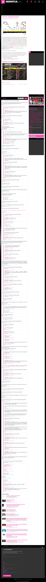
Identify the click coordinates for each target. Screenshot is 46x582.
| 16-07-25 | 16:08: (9, 249)
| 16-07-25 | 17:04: (8, 165)
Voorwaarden (40, 546)
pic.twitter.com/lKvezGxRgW (7, 57)
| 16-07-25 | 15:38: (8, 331)
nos (5, 82)
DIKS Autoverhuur (29, 579)
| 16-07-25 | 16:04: (9, 270)
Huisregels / (13, 546)
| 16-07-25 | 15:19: (9, 421)
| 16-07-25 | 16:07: (8, 446)
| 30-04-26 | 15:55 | (13, 537)
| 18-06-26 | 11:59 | (13, 527)
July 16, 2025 (16, 58)
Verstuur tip (7, 575)
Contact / (10, 546)
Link (3, 562)
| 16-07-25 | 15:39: (8, 483)
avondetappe (7, 82)
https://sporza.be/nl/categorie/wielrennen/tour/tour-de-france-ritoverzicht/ (13, 366)
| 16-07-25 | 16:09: (9, 451)
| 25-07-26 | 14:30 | (13, 511)
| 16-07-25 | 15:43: (9, 339)
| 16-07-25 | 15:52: (9, 356)
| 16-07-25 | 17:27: (9, 110)
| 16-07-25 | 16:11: (9, 217)
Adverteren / (37, 546)
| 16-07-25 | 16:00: (9, 487)
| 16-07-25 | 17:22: (8, 138)
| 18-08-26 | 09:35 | (13, 497)
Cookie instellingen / (25, 546)
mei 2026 (31, 131)
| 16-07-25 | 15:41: (8, 433)
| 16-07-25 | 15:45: (9, 442)
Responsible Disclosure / (31, 546)
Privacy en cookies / (19, 546)
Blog (25, 579)
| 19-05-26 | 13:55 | (13, 531)
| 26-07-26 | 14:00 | (13, 507)
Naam (4, 566)
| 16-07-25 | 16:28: (9, 360)
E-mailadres (5, 570)
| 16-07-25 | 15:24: (9, 468)
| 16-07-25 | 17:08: (8, 174)
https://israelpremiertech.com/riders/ (10, 233)
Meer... (31, 133)
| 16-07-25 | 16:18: (9, 287)
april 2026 (31, 132)
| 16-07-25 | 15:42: (9, 377)
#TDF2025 (15, 56)
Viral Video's (18, 579)
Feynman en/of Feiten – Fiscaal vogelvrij (35, 114)
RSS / (16, 546)
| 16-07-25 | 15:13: (9, 464)
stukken (22, 579)
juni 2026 (31, 130)
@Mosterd (7, 531)
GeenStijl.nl (17, 581)
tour (4, 82)
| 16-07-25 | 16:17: (9, 257)
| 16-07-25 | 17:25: (9, 122)
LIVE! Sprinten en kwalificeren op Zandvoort (35, 124)
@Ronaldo (7, 497)
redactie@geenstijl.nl (20, 553)
